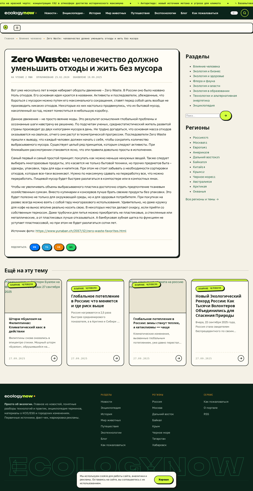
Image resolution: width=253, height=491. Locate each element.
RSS (206, 414)
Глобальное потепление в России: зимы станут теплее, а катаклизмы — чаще (156, 323)
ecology (19, 12)
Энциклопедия (73, 13)
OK (59, 247)
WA (71, 247)
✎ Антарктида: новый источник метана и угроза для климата (183, 3)
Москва (157, 407)
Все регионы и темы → (202, 199)
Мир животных (116, 13)
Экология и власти (206, 86)
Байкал (157, 420)
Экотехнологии (165, 13)
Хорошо (164, 479)
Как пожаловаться (205, 13)
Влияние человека (30, 38)
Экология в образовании (211, 91)
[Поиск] (245, 13)
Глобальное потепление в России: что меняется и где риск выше (95, 301)
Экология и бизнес (207, 71)
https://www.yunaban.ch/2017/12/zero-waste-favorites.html (81, 231)
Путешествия (140, 13)
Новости (51, 13)
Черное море (161, 432)
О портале (211, 407)
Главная (9, 38)
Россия (157, 401)
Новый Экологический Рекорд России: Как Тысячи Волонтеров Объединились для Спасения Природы (218, 306)
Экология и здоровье (208, 76)
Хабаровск (159, 445)
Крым (156, 426)
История (95, 13)
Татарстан (159, 438)
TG (47, 247)
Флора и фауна (204, 81)
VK (34, 247)
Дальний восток (163, 414)
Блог (184, 13)
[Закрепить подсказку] (17, 28)
